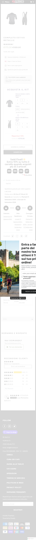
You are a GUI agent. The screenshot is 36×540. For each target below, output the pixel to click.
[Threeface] (18, 2)
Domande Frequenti (16, 492)
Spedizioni (12, 473)
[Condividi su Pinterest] (21, 236)
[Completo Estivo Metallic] (18, 20)
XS (17, 123)
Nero (17, 109)
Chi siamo (11, 469)
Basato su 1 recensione (11, 364)
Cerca (10, 455)
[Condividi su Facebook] (17, 236)
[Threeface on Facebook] (5, 426)
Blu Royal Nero (20, 112)
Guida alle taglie (9, 52)
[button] (8, 44)
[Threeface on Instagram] (10, 426)
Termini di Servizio (16, 478)
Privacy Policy (14, 487)
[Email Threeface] (15, 426)
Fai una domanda (15, 347)
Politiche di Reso (15, 483)
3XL (27, 103)
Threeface (11, 516)
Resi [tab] (5, 319)
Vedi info (8, 183)
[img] (15, 395)
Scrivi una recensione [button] (18, 366)
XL (17, 103)
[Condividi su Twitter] (12, 236)
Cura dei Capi (13, 459)
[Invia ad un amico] (26, 236)
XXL (22, 103)
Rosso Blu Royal (25, 109)
